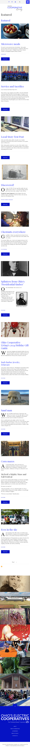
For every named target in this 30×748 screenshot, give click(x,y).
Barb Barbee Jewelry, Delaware (10, 363)
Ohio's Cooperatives (15, 728)
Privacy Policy (15, 733)
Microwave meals (10, 44)
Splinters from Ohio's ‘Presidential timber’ (13, 283)
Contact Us (15, 735)
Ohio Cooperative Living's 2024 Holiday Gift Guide (15, 345)
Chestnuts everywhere (13, 231)
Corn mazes (7, 461)
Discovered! (7, 185)
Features (3, 310)
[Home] (15, 8)
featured (5, 20)
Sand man (6, 410)
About (15, 726)
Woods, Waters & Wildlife (7, 199)
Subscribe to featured (1, 566)
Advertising (15, 731)
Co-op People (4, 249)
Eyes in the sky (9, 529)
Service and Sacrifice (12, 86)
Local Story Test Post (12, 136)
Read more (6, 59)
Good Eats (3, 54)
